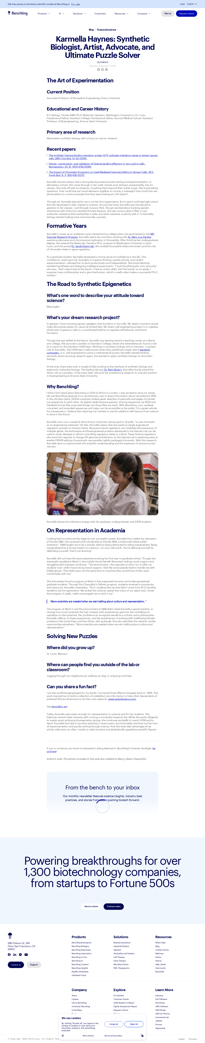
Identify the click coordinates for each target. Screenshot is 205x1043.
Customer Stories (121, 999)
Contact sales (113, 907)
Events (158, 957)
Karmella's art (59, 706)
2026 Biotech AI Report (124, 1003)
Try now (75, 4)
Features (159, 995)
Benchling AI (77, 961)
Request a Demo (121, 1010)
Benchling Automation (81, 953)
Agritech (117, 950)
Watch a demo (91, 907)
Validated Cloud (79, 975)
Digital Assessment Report (125, 1006)
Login (182, 4)
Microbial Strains (121, 964)
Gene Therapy (120, 961)
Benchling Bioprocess (81, 950)
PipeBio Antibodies (80, 971)
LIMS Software (161, 1006)
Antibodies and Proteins (124, 953)
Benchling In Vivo (79, 957)
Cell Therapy (119, 957)
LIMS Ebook (160, 1010)
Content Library (162, 950)
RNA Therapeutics (121, 968)
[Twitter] (106, 69)
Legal (182, 1039)
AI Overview (119, 995)
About (74, 995)
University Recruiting (81, 1006)
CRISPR (158, 1021)
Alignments (160, 1028)
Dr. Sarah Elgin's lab (83, 246)
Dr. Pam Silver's (113, 369)
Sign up (167, 14)
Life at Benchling (79, 1003)
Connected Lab (162, 1017)
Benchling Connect (80, 964)
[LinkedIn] (102, 69)
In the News (77, 1010)
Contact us (16, 965)
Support (34, 965)
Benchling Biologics (80, 946)
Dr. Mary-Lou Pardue (139, 236)
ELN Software (161, 999)
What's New (160, 942)
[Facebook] (98, 69)
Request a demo (186, 13)
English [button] (190, 4)
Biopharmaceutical (122, 942)
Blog (91, 29)
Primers (158, 1024)
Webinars (159, 953)
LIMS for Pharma (162, 1013)
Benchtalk (159, 971)
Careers (75, 999)
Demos (158, 961)
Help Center (160, 964)
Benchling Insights (80, 968)
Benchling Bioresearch (81, 942)
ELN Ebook (160, 1003)
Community (160, 968)
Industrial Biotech (121, 946)
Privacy (193, 1039)
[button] (196, 4)
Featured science (106, 29)
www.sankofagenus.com (122, 698)
